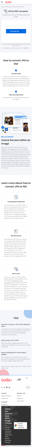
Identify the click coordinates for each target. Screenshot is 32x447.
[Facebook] (2, 387)
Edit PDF (19, 396)
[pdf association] (19, 380)
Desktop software (6, 396)
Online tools (4, 398)
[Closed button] (29, 407)
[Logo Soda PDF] (8, 2)
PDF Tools (8, 7)
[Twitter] (4, 387)
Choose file (14, 31)
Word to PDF (20, 401)
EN (27, 387)
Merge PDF (20, 398)
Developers (4, 404)
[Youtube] (7, 387)
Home (3, 7)
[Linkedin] (9, 387)
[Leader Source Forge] (28, 378)
